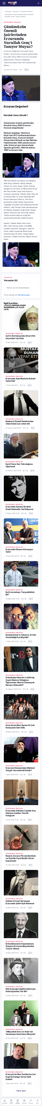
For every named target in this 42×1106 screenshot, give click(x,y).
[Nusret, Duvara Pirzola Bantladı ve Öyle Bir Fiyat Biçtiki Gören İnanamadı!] (21, 837)
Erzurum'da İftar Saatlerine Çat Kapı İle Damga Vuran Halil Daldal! (21, 1076)
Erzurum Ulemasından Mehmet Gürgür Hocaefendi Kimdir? (20, 769)
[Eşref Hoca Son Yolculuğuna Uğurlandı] (21, 445)
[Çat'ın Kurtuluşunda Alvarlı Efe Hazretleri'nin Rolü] (21, 317)
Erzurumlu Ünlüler (26, 11)
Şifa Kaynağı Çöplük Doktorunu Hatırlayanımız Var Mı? (21, 990)
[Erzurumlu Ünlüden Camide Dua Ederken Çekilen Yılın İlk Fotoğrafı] (21, 792)
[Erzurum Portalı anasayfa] (21, 3)
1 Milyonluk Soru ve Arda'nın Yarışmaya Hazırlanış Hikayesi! (20, 1032)
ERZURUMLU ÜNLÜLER (12, 22)
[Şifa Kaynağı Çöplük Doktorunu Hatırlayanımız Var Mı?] (21, 970)
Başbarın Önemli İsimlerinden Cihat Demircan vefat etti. (19, 422)
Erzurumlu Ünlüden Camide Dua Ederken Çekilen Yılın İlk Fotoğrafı (21, 813)
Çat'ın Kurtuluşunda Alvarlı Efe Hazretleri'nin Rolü (20, 337)
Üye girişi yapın (24, 295)
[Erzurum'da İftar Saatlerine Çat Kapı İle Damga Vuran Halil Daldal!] (21, 1056)
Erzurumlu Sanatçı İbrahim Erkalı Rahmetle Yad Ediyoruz (19, 508)
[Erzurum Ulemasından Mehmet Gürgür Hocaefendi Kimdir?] (21, 749)
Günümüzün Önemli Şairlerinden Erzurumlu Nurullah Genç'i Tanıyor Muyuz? (19, 15)
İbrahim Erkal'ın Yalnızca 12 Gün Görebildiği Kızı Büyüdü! (21, 636)
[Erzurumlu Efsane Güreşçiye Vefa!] (21, 531)
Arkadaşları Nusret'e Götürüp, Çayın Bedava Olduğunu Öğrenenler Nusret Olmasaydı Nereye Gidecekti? (20, 681)
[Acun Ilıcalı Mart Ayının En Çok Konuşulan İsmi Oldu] (21, 707)
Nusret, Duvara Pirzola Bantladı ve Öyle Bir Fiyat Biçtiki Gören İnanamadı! (21, 858)
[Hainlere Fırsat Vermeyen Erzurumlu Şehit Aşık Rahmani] (21, 882)
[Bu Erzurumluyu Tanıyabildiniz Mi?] (21, 574)
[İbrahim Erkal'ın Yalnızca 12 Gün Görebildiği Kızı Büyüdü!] (21, 616)
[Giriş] (38, 3)
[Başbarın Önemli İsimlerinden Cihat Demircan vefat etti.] (21, 403)
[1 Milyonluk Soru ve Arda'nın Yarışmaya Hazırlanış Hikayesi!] (21, 1013)
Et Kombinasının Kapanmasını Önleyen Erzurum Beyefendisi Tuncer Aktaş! (20, 946)
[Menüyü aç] (4, 3)
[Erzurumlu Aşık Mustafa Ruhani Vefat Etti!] (21, 360)
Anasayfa (8, 11)
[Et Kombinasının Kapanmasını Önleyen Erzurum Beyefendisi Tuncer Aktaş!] (21, 925)
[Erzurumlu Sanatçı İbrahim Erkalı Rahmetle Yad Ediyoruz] (21, 488)
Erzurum (15, 11)
